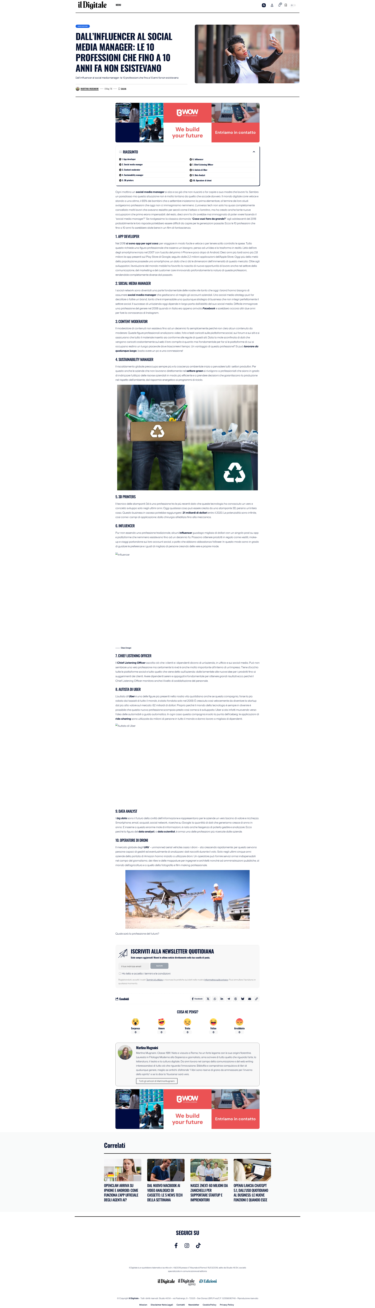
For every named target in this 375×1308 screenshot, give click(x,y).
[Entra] (272, 5)
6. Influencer (197, 159)
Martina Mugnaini (90, 88)
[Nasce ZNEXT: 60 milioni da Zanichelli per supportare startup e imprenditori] (209, 1170)
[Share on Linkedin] (222, 999)
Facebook (209, 308)
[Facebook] (176, 1245)
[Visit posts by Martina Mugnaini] (78, 89)
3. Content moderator (131, 169)
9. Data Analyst (198, 175)
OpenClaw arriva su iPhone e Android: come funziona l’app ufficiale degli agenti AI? (121, 1192)
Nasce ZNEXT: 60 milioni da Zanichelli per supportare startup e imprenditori (209, 1192)
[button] (263, 5)
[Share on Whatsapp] (215, 999)
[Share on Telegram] (229, 999)
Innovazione (83, 26)
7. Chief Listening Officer (202, 164)
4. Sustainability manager (132, 174)
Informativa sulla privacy (216, 979)
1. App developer (129, 159)
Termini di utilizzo (154, 979)
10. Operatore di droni (202, 180)
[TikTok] (198, 1245)
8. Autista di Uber (199, 169)
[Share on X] (208, 999)
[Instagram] (187, 1245)
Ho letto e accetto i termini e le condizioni (146, 973)
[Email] (250, 999)
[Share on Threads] (235, 999)
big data (121, 818)
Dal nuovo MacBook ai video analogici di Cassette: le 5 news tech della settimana (165, 1192)
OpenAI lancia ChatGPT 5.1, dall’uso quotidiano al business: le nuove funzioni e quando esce (251, 1192)
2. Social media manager (132, 164)
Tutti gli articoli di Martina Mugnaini (157, 1081)
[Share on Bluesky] (242, 999)
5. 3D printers (128, 180)
